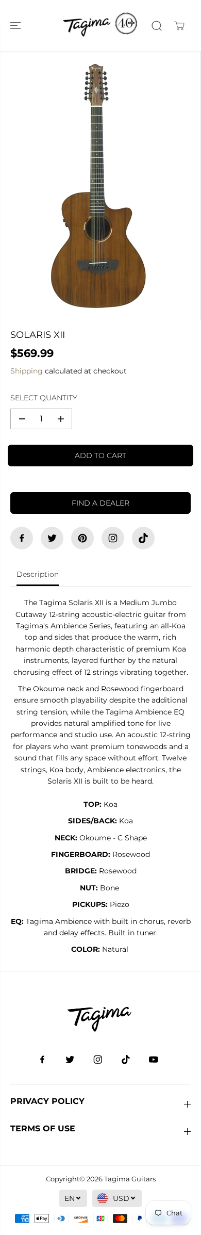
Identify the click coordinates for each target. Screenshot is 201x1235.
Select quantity (43, 397)
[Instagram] (113, 538)
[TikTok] (143, 538)
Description (37, 574)
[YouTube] (153, 1059)
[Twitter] (52, 538)
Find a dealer (100, 503)
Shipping (26, 371)
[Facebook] (21, 538)
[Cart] (179, 25)
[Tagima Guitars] (100, 25)
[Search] (156, 25)
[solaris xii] (97, 185)
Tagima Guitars (130, 1179)
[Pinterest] (82, 538)
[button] (16, 25)
